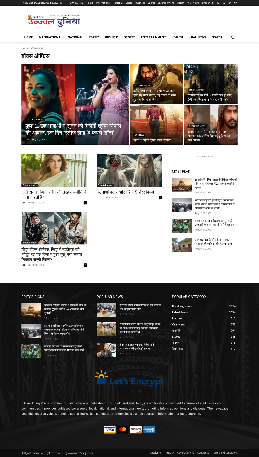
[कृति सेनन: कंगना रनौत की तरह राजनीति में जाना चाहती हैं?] (54, 170)
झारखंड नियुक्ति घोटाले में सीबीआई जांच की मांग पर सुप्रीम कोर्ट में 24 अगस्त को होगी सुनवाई (216, 183)
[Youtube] (235, 3)
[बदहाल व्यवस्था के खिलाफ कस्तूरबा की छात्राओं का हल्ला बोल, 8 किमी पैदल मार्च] (182, 226)
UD (23, 202)
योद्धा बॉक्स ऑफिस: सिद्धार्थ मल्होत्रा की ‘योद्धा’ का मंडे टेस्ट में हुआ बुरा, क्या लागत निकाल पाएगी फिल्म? (51, 254)
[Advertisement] (160, 20)
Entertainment (143, 85)
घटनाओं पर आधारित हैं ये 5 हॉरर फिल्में (125, 192)
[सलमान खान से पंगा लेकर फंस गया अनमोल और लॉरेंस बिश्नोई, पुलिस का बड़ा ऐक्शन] (211, 125)
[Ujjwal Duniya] (53, 21)
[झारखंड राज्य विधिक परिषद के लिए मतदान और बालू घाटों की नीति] (106, 310)
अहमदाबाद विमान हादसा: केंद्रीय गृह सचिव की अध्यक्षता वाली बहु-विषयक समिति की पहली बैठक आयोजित (140, 328)
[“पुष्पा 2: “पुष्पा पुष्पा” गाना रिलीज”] (156, 125)
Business (139, 135)
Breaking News (35, 119)
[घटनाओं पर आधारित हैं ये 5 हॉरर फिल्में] (129, 170)
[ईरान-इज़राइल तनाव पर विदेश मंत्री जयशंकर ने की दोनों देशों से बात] (106, 350)
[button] (233, 37)
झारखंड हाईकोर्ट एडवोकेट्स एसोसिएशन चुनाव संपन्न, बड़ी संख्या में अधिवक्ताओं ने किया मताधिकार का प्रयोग (215, 204)
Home (25, 48)
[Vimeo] (229, 3)
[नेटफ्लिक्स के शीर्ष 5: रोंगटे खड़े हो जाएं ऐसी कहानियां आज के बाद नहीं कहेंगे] (211, 84)
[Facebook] (212, 3)
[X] (224, 3)
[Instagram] (218, 3)
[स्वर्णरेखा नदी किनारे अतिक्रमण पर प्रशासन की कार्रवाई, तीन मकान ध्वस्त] (182, 245)
